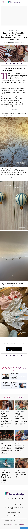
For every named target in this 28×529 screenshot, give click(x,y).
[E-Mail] (17, 64)
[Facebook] (6, 64)
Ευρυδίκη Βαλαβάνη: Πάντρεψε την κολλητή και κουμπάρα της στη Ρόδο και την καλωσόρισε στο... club (6, 418)
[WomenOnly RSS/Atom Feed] (22, 498)
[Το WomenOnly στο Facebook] (5, 498)
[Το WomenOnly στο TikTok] (12, 498)
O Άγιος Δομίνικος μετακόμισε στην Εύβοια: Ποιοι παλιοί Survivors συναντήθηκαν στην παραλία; (6, 448)
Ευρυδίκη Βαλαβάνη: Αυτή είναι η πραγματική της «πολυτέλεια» (21, 473)
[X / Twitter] (10, 64)
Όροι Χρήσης (17, 504)
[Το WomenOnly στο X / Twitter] (15, 498)
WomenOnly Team (9, 42)
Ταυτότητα (9, 504)
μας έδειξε (23, 75)
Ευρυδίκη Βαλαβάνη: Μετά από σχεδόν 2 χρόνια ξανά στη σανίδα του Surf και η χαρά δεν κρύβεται (6, 475)
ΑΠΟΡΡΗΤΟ (24, 528)
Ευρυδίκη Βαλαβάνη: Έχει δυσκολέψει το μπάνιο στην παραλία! (19, 447)
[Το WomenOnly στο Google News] (19, 498)
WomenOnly (14, 494)
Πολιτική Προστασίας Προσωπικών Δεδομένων (14, 508)
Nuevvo (11, 524)
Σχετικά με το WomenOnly (14, 516)
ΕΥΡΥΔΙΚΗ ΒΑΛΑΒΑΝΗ (14, 360)
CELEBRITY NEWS (14, 30)
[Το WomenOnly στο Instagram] (8, 498)
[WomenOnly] (14, 2)
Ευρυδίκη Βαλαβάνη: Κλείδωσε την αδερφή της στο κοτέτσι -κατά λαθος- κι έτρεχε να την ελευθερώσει (21, 418)
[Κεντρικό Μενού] (3, 2)
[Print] (21, 64)
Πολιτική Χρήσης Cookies (14, 512)
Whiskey (22, 524)
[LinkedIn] (14, 64)
